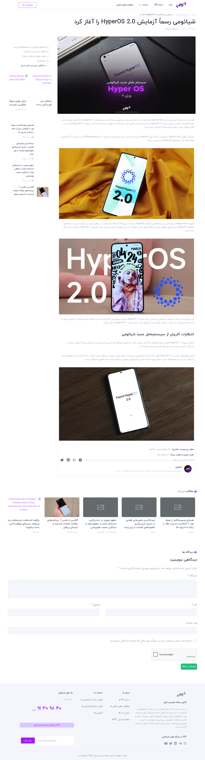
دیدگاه (192, 576)
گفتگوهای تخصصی (106, 535)
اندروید (34, 532)
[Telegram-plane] (180, 743)
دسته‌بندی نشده (182, 14)
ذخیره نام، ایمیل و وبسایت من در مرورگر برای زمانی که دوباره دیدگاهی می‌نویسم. (151, 640)
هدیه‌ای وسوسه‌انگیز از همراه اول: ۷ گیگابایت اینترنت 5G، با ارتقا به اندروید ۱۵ (22, 129)
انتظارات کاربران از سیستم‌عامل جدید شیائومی (29, 47)
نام (194, 605)
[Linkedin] (175, 743)
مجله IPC (158, 4)
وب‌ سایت (191, 623)
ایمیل (95, 605)
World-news (186, 535)
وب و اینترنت (44, 109)
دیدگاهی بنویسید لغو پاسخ (33, 65)
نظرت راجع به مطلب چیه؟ (34, 56)
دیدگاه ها (41, 60)
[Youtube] (165, 743)
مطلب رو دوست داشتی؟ (35, 51)
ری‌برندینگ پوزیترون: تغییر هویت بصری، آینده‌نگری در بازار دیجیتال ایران (137, 524)
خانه (171, 4)
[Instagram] (185, 743)
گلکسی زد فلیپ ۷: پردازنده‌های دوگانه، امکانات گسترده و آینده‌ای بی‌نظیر (23, 190)
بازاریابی (150, 532)
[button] (80, 460)
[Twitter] (170, 743)
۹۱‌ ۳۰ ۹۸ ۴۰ (49, 708)
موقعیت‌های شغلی (124, 4)
